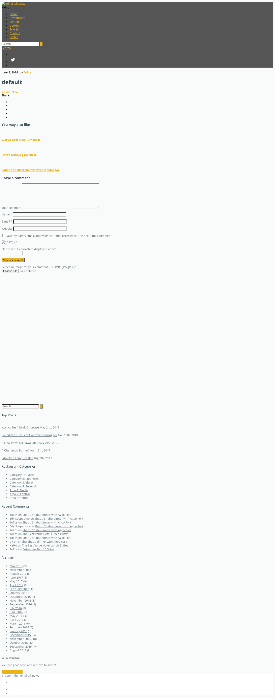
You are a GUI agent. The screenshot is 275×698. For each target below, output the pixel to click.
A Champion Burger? (15, 450)
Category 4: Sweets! (23, 486)
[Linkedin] (141, 66)
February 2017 (19, 589)
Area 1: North (19, 490)
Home (14, 14)
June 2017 (16, 577)
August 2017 (18, 574)
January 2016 (18, 631)
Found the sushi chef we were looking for (30, 170)
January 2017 (18, 593)
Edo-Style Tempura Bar (17, 458)
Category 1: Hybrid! (22, 475)
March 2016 (18, 623)
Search (14, 22)
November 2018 (20, 570)
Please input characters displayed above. (29, 249)
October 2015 (19, 643)
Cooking (15, 25)
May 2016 (16, 616)
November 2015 (20, 639)
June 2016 (16, 612)
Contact (15, 33)
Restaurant (17, 18)
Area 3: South (19, 498)
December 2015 (20, 635)
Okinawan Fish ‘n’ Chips (38, 549)
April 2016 (16, 620)
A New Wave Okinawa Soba (20, 443)
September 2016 (21, 604)
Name (7, 214)
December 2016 (20, 597)
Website (7, 228)
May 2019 (16, 566)
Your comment (11, 208)
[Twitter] (141, 60)
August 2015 (18, 650)
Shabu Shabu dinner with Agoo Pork (47, 515)
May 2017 (16, 581)
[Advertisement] (137, 335)
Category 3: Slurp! (22, 482)
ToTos (27, 72)
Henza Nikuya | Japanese (19, 155)
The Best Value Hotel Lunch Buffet (45, 534)
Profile (14, 37)
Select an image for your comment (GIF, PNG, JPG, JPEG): (39, 267)
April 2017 (16, 585)
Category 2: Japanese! (24, 479)
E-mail (7, 221)
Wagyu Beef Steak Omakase (21, 140)
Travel (14, 29)
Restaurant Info (12, 672)
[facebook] (141, 54)
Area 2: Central (20, 494)
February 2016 (19, 627)
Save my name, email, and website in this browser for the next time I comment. (59, 236)
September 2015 (21, 646)
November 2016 (20, 600)
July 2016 (16, 608)
